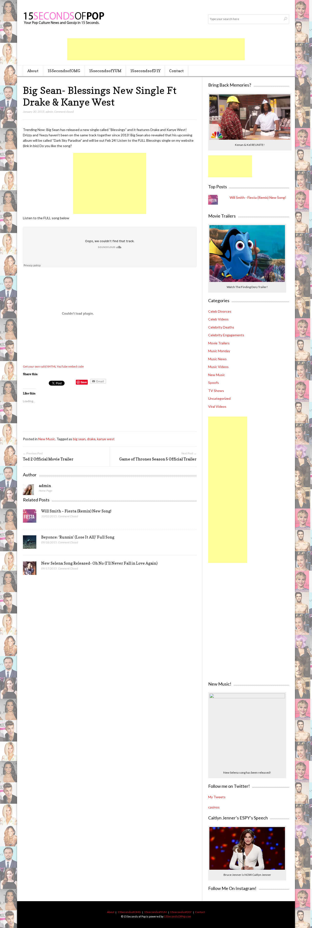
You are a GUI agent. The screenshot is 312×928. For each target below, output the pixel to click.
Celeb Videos (218, 319)
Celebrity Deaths (221, 327)
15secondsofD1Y (145, 70)
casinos (214, 807)
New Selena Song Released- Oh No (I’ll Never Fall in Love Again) (99, 563)
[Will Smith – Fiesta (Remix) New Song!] (29, 517)
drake (91, 439)
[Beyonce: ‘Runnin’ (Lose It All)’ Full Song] (29, 543)
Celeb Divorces (219, 311)
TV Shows (216, 391)
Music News (217, 359)
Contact (176, 70)
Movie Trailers (219, 343)
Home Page (45, 490)
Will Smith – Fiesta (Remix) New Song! (76, 511)
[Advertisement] (156, 49)
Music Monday (219, 351)
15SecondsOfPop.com (177, 916)
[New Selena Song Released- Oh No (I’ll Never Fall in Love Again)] (29, 569)
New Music (46, 439)
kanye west (106, 439)
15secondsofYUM (105, 70)
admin (49, 111)
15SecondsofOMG (63, 70)
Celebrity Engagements (226, 335)
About (33, 70)
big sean (79, 439)
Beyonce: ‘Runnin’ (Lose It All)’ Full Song (77, 537)
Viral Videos (217, 406)
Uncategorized (219, 398)
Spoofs (213, 382)
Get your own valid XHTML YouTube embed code (53, 366)
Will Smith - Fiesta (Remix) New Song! (258, 197)
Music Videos (218, 367)
